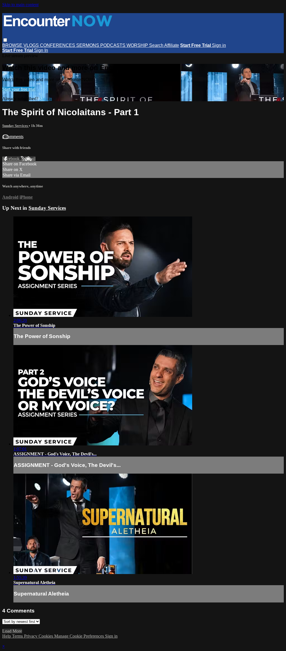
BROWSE (12, 45)
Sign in (219, 45)
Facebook (11, 158)
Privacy (31, 636)
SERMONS (88, 45)
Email (30, 158)
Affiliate (171, 45)
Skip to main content (20, 4)
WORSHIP (138, 45)
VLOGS (31, 45)
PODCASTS (113, 45)
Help (7, 636)
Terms (18, 636)
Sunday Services (15, 126)
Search (156, 45)
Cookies (46, 636)
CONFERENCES (58, 45)
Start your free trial (18, 89)
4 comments (12, 136)
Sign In (41, 50)
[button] (5, 40)
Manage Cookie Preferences (79, 636)
